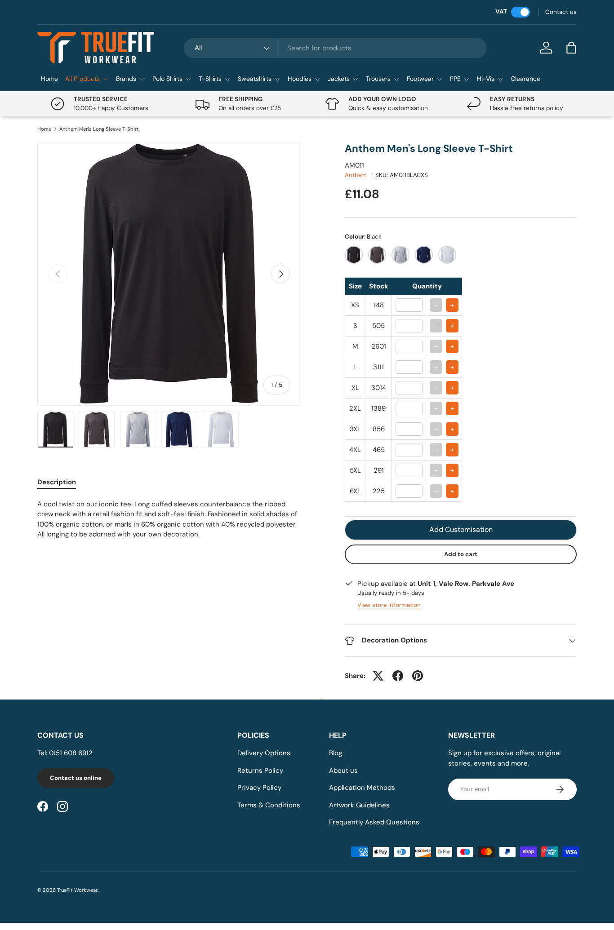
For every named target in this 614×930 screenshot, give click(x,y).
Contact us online (76, 778)
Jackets (339, 79)
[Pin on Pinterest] (417, 676)
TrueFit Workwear (77, 890)
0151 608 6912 (71, 752)
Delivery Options (263, 752)
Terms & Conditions (268, 805)
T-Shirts (210, 79)
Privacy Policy (259, 787)
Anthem (356, 175)
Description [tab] (56, 482)
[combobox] (335, 48)
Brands (126, 79)
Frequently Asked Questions (374, 822)
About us (343, 770)
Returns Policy (260, 770)
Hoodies (299, 79)
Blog (335, 752)
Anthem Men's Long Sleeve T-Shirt (99, 129)
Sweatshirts (254, 79)
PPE (455, 79)
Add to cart (460, 554)
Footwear (420, 79)
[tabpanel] (169, 519)
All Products (82, 79)
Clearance (525, 79)
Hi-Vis (485, 79)
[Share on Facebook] (398, 676)
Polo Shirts (167, 79)
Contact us (561, 12)
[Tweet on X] (378, 676)
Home (49, 79)
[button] (571, 48)
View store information (389, 605)
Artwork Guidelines (359, 805)
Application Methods (362, 787)
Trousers (378, 79)
